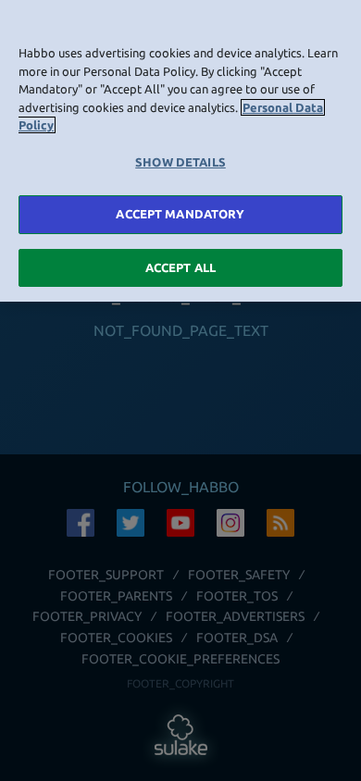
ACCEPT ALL (180, 267)
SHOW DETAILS (180, 161)
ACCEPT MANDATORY (180, 213)
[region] (180, 151)
